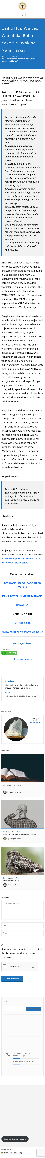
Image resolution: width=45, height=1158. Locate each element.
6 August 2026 (10, 785)
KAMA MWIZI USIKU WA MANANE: (22, 596)
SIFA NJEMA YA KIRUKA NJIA (11, 881)
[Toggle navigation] (23, 15)
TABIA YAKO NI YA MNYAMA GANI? (23, 632)
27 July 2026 (10, 878)
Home (4, 56)
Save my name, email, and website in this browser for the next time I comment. (22, 953)
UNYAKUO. (22, 605)
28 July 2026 (10, 832)
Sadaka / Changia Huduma (15, 1139)
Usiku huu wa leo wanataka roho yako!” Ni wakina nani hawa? (22, 81)
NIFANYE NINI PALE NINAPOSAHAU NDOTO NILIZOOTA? (19, 834)
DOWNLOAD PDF (24, 659)
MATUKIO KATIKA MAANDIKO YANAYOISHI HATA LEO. (19, 788)
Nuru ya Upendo (15, 792)
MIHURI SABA (22, 623)
